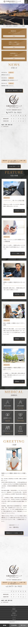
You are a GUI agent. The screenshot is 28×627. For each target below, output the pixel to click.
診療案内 (14, 613)
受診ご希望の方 (14, 615)
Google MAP (12, 166)
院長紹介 (17, 338)
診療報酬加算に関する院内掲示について (9, 80)
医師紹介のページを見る (12, 533)
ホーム (14, 606)
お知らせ (14, 619)
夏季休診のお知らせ (5, 74)
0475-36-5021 (15, 112)
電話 (5, 625)
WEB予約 (15, 625)
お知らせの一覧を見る (12, 90)
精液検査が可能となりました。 (7, 85)
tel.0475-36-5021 (14, 586)
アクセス (24, 625)
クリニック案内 (15, 253)
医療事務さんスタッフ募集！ (14, 56)
